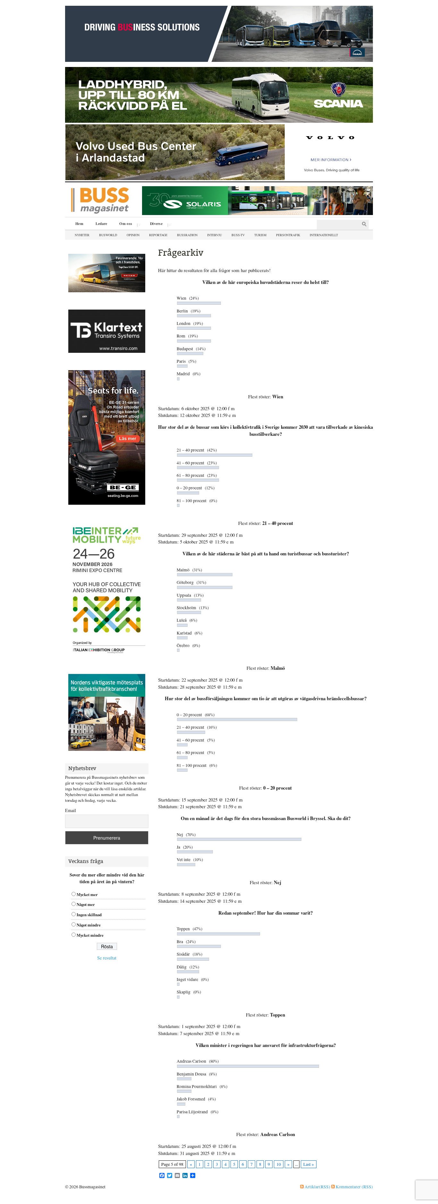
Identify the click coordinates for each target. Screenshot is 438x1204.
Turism (260, 235)
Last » (308, 1164)
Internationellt (324, 235)
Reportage (158, 235)
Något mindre (89, 925)
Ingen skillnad (89, 915)
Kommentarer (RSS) (354, 1187)
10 (278, 1164)
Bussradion (187, 235)
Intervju (214, 235)
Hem (79, 223)
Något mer (86, 904)
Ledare (101, 223)
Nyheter (82, 235)
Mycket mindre (90, 935)
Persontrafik (288, 235)
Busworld (108, 235)
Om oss (123, 224)
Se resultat (106, 958)
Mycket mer (87, 894)
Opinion (133, 235)
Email (70, 810)
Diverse (154, 224)
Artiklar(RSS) (317, 1187)
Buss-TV (238, 235)
